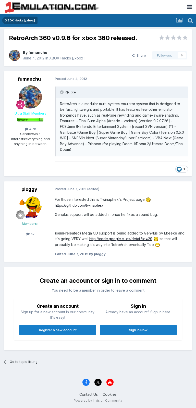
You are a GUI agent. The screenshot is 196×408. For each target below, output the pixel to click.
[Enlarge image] (148, 199)
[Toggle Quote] (62, 92)
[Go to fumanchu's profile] (14, 55)
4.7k (32, 129)
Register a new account (58, 330)
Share (140, 55)
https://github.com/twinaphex (79, 205)
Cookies (110, 394)
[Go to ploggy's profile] (30, 207)
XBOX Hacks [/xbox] (67, 58)
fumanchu (37, 52)
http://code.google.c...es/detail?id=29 (120, 239)
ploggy (29, 189)
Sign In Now (138, 330)
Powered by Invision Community (98, 400)
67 (32, 234)
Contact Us (88, 394)
